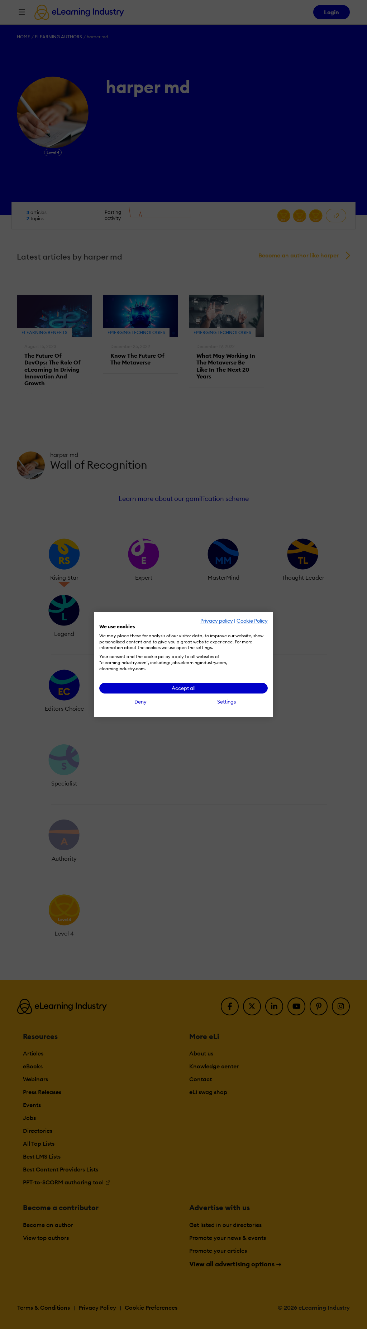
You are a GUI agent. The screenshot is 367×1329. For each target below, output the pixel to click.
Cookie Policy (252, 621)
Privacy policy (216, 621)
